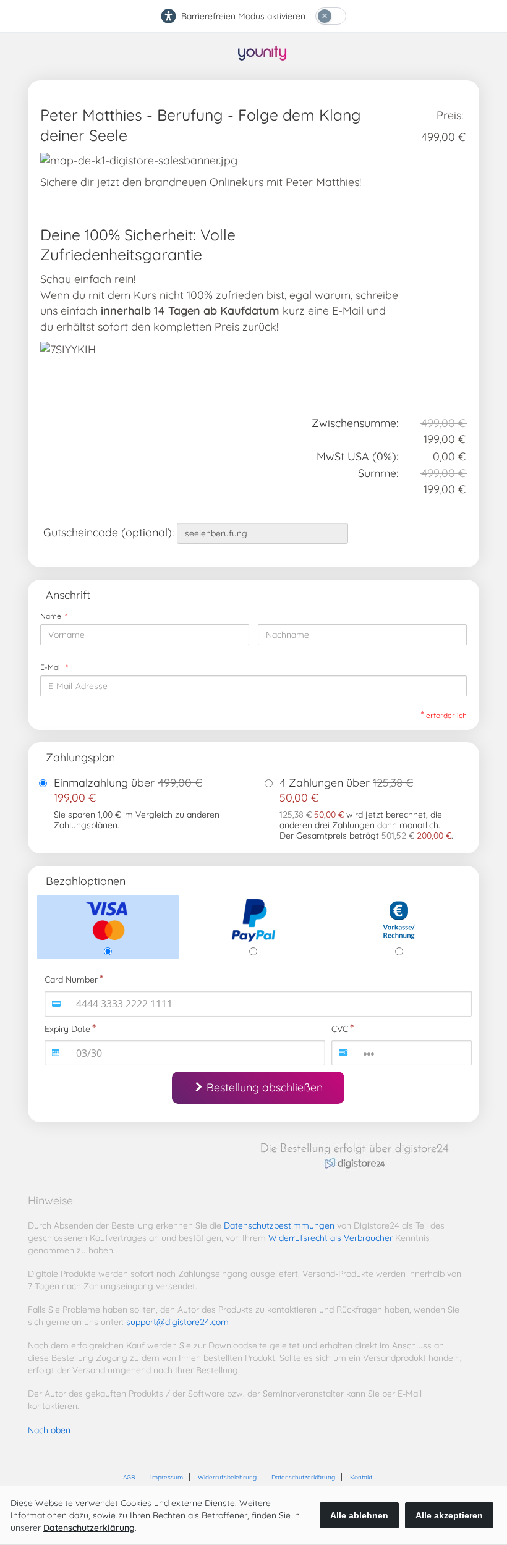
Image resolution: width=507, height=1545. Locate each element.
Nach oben (49, 1430)
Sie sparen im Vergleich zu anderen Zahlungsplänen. (136, 820)
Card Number (71, 979)
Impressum (166, 1477)
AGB (129, 1477)
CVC (339, 1029)
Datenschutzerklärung (303, 1477)
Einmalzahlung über (128, 790)
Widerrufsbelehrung (227, 1477)
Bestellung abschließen (265, 1087)
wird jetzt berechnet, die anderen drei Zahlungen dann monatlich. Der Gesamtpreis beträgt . (366, 825)
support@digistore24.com (177, 1321)
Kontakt (361, 1477)
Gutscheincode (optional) (110, 532)
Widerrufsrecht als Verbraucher (330, 1237)
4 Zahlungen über (346, 790)
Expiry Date (67, 1029)
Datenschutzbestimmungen (279, 1225)
